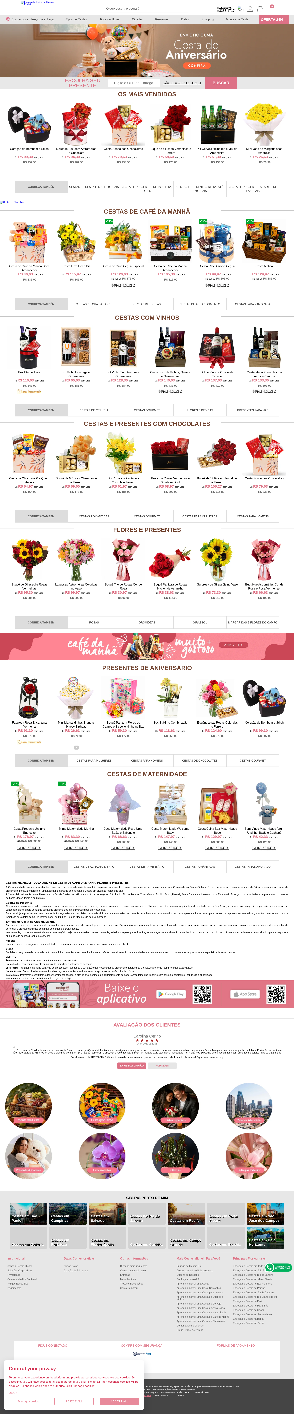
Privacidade (13, 1275)
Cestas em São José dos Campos (264, 1218)
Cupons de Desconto (188, 1275)
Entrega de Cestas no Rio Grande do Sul (255, 1297)
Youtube (53, 1359)
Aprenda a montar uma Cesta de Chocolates (201, 1321)
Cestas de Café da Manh (147, 211)
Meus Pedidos (128, 1279)
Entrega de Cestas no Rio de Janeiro (253, 1275)
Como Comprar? (129, 1288)
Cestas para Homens (253, 516)
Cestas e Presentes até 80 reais (94, 186)
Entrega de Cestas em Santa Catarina (253, 1292)
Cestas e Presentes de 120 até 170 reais (199, 188)
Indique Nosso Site (17, 1283)
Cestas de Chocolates (199, 760)
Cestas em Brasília (225, 1245)
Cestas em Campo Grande (185, 1242)
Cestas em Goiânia (28, 1245)
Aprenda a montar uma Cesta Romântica (199, 1288)
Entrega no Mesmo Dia (189, 1266)
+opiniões (162, 1065)
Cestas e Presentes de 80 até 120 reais (147, 188)
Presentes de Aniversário (147, 668)
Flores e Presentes (147, 530)
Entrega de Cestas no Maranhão (250, 1305)
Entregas (125, 1275)
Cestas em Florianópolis (102, 1242)
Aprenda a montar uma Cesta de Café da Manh (203, 1316)
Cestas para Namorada (252, 304)
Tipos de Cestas (76, 19)
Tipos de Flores (110, 19)
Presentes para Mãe (252, 410)
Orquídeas (147, 622)
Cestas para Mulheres (199, 516)
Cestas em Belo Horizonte (262, 1242)
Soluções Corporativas (19, 1270)
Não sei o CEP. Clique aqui (182, 83)
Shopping (207, 19)
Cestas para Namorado (253, 866)
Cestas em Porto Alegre (223, 1218)
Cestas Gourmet (147, 410)
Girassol (200, 622)
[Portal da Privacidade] (141, 1355)
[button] (144, 74)
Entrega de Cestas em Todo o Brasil (252, 1266)
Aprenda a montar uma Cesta (193, 1283)
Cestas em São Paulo (24, 1218)
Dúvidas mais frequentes (133, 1266)
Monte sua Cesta (237, 19)
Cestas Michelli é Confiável (22, 1279)
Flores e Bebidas (200, 410)
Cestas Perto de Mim (147, 1198)
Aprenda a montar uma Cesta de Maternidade (201, 1312)
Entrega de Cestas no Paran (249, 1288)
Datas (185, 19)
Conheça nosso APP (188, 1279)
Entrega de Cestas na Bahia (248, 1318)
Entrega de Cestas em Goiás (248, 1323)
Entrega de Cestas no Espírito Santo (252, 1283)
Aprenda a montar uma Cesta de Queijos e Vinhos (200, 1298)
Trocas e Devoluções (131, 1283)
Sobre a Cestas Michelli (20, 1266)
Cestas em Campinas (60, 1218)
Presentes (162, 19)
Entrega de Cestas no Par (247, 1301)
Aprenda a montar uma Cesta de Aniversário (201, 1308)
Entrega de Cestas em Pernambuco (252, 1314)
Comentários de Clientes (190, 1325)
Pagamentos (14, 1288)
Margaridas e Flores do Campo (252, 622)
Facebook (29, 1359)
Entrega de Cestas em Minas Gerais (252, 1279)
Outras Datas (71, 1266)
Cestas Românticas (94, 516)
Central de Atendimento (133, 1270)
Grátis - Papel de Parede (190, 1330)
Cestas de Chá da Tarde (94, 304)
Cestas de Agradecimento (200, 304)
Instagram (77, 1359)
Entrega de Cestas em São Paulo (251, 1270)
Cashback (241, 9)
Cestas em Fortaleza (60, 1242)
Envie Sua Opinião (132, 1065)
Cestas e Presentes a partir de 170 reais (253, 188)
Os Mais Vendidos (147, 94)
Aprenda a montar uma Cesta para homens (200, 1292)
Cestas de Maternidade (147, 774)
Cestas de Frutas (147, 304)
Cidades (137, 19)
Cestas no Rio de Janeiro (144, 1218)
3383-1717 (226, 9)
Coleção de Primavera (76, 1270)
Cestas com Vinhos (147, 317)
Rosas (94, 622)
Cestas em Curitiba (146, 1245)
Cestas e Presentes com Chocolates (147, 423)
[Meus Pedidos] (260, 9)
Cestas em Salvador (100, 1218)
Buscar (221, 83)
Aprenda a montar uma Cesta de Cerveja (199, 1303)
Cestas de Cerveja (94, 410)
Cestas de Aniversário (147, 866)
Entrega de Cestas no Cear (248, 1310)
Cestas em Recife (185, 1221)
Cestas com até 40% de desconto (195, 1270)
